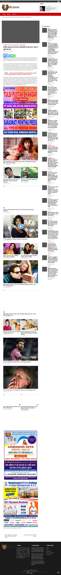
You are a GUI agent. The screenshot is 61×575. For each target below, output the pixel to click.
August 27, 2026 (51, 54)
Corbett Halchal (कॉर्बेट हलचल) (31, 570)
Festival (49, 109)
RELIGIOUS (50, 132)
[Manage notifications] (58, 572)
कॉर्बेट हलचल (50, 40)
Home (47, 547)
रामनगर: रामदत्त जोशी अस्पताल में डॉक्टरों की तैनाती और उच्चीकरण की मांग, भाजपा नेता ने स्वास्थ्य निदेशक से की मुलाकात (53, 91)
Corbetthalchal (7, 45)
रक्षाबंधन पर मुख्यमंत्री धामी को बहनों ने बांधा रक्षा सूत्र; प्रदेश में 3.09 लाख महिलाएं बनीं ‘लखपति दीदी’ (53, 112)
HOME (4, 14)
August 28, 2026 (51, 39)
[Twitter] (7, 55)
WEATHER (49, 198)
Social (18, 45)
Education (13, 45)
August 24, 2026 (51, 239)
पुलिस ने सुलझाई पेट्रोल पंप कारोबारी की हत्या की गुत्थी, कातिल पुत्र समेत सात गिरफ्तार (11, 536)
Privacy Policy (49, 554)
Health (49, 86)
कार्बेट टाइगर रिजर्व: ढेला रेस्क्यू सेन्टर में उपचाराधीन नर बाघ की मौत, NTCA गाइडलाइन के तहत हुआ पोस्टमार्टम (53, 150)
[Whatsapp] (14, 55)
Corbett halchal (8, 528)
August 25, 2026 (51, 168)
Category (14, 14)
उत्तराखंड (21, 45)
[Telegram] (11, 55)
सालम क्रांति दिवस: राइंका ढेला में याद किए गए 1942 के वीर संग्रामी (53, 214)
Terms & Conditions (50, 552)
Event (49, 28)
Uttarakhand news (15, 528)
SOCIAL (8, 14)
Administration (51, 70)
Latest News (46, 26)
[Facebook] (4, 55)
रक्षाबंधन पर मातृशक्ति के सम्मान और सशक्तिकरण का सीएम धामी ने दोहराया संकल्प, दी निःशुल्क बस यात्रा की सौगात (53, 259)
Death (49, 99)
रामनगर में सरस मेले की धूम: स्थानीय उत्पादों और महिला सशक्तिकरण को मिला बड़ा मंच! (52, 223)
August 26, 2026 (51, 106)
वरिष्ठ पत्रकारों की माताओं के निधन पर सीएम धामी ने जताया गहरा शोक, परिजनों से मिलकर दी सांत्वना (53, 102)
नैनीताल (24, 45)
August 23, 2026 (51, 264)
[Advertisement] (20, 421)
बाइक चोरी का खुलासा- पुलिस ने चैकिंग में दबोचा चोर (30, 535)
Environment (48, 551)
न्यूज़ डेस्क (11, 51)
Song (49, 119)
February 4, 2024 (6, 51)
